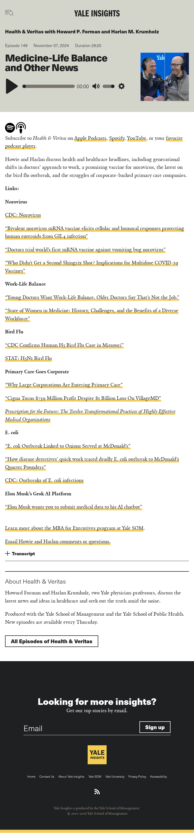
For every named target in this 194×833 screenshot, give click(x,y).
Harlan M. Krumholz (135, 31)
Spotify (116, 138)
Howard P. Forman (78, 31)
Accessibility (158, 776)
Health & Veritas (24, 31)
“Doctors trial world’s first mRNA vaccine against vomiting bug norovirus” (85, 249)
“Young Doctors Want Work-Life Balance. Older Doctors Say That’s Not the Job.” (92, 297)
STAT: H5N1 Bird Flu (28, 358)
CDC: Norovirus (23, 215)
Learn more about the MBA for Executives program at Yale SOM (74, 528)
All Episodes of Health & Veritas (51, 641)
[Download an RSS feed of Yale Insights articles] (97, 792)
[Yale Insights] (97, 13)
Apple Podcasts (90, 138)
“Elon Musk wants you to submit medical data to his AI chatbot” (73, 507)
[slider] (48, 86)
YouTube (136, 138)
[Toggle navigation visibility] (9, 13)
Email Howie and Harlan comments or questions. (58, 541)
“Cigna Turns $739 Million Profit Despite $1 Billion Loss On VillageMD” (83, 398)
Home (31, 776)
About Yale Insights (71, 776)
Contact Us (46, 776)
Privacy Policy (137, 776)
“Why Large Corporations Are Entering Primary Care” (64, 385)
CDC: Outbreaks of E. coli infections (44, 480)
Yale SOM (94, 776)
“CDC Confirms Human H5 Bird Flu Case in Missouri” (64, 345)
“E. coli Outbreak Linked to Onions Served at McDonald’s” (68, 446)
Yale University (114, 776)
